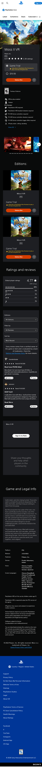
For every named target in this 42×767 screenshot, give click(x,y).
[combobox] (21, 320)
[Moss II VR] (17, 144)
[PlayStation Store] (10, 10)
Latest (5, 17)
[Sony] (37, 766)
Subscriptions (33, 17)
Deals (23, 17)
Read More (9, 402)
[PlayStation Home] (21, 3)
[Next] (39, 144)
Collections (14, 17)
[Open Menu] (2, 3)
